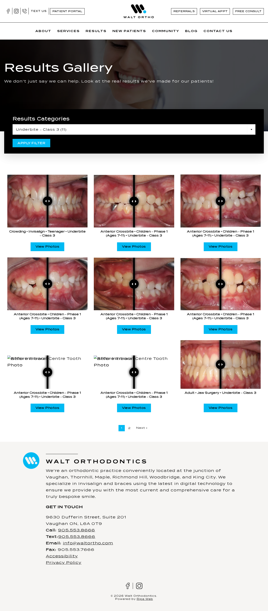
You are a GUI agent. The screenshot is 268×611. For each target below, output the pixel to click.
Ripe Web (145, 599)
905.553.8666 (76, 530)
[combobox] (134, 129)
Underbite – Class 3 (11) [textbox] (41, 130)
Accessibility (62, 556)
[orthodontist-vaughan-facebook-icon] (8, 10)
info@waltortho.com (88, 543)
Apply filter (31, 143)
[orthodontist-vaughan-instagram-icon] (16, 10)
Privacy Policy (63, 562)
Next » (142, 427)
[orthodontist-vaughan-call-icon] (24, 10)
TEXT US (39, 11)
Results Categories (41, 118)
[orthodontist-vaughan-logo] (138, 5)
